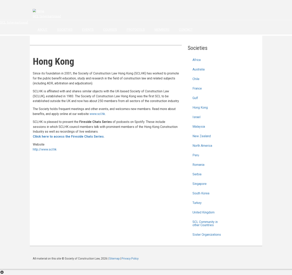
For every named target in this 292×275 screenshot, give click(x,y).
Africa (196, 60)
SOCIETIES (65, 30)
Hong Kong (200, 107)
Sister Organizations (206, 234)
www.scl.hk (97, 114)
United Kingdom (203, 212)
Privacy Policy (130, 258)
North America (202, 146)
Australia (198, 69)
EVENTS (88, 30)
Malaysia (198, 126)
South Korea (200, 193)
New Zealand (201, 136)
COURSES (110, 30)
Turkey (197, 203)
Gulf (195, 98)
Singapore (199, 184)
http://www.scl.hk (45, 149)
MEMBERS (161, 30)
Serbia (196, 174)
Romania (198, 165)
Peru (195, 155)
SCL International (47, 16)
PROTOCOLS (136, 30)
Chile (195, 79)
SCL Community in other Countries (205, 223)
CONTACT (186, 30)
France (197, 88)
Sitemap (114, 258)
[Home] (38, 11)
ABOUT (42, 30)
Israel (196, 117)
